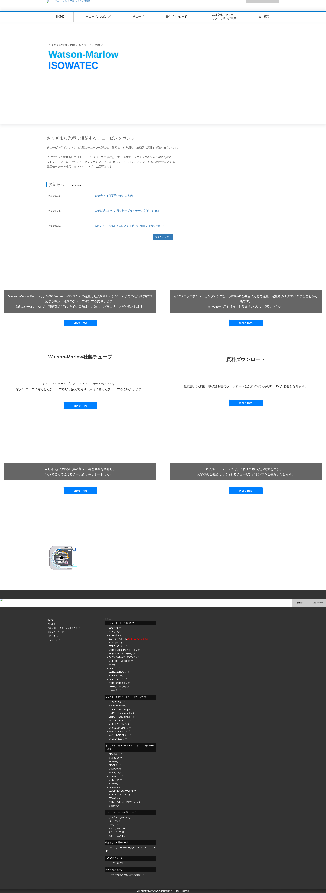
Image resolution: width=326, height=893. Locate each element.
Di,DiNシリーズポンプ (119, 687)
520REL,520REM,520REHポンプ (124, 650)
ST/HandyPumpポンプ (119, 706)
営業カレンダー (163, 236)
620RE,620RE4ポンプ (119, 672)
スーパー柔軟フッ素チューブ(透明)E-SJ (127, 875)
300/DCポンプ (115, 758)
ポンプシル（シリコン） (120, 817)
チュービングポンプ (98, 16)
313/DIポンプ (115, 765)
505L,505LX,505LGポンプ (121, 661)
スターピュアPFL (117, 836)
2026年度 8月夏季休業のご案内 (114, 195)
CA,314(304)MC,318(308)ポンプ (124, 657)
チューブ (138, 16)
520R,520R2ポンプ (118, 646)
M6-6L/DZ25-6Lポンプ (119, 731)
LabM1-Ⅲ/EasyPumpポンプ (121, 709)
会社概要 (264, 16)
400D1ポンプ (115, 635)
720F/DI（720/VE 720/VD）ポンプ (124, 802)
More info (80, 323)
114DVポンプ (115, 628)
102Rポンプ (114, 631)
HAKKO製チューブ (114, 870)
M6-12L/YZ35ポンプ (118, 739)
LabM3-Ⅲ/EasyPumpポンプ (121, 713)
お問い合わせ (318, 603)
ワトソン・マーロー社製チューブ (120, 812)
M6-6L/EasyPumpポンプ (120, 728)
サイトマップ (53, 640)
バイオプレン (115, 821)
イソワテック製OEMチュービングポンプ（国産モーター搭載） (130, 747)
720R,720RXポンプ (118, 679)
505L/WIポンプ (115, 776)
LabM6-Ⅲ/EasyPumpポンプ (121, 717)
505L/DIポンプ (115, 780)
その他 (112, 664)
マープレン (114, 825)
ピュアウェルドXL (117, 828)
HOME (60, 16)
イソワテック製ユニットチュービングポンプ (125, 697)
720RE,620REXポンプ (119, 683)
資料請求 (300, 603)
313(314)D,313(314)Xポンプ (122, 654)
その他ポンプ (115, 690)
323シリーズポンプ (117, 643)
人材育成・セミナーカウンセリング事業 (224, 16)
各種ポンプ (114, 806)
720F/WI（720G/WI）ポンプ (121, 795)
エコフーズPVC (116, 863)
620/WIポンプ (115, 783)
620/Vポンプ (114, 787)
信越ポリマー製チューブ (116, 842)
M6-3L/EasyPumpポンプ (120, 720)
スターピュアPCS (117, 832)
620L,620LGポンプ (117, 676)
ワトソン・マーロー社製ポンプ (119, 623)
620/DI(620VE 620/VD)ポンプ (122, 791)
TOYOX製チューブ (114, 858)
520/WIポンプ (115, 769)
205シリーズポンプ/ (130, 639)
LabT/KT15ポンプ (117, 702)
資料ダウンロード (176, 16)
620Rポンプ (114, 668)
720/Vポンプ (114, 798)
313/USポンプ (115, 754)
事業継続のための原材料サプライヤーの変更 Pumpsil (127, 210)
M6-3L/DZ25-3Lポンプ (119, 724)
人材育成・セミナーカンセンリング (63, 628)
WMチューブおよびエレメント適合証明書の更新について (130, 225)
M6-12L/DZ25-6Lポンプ (120, 735)
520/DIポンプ (115, 772)
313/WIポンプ (115, 762)
